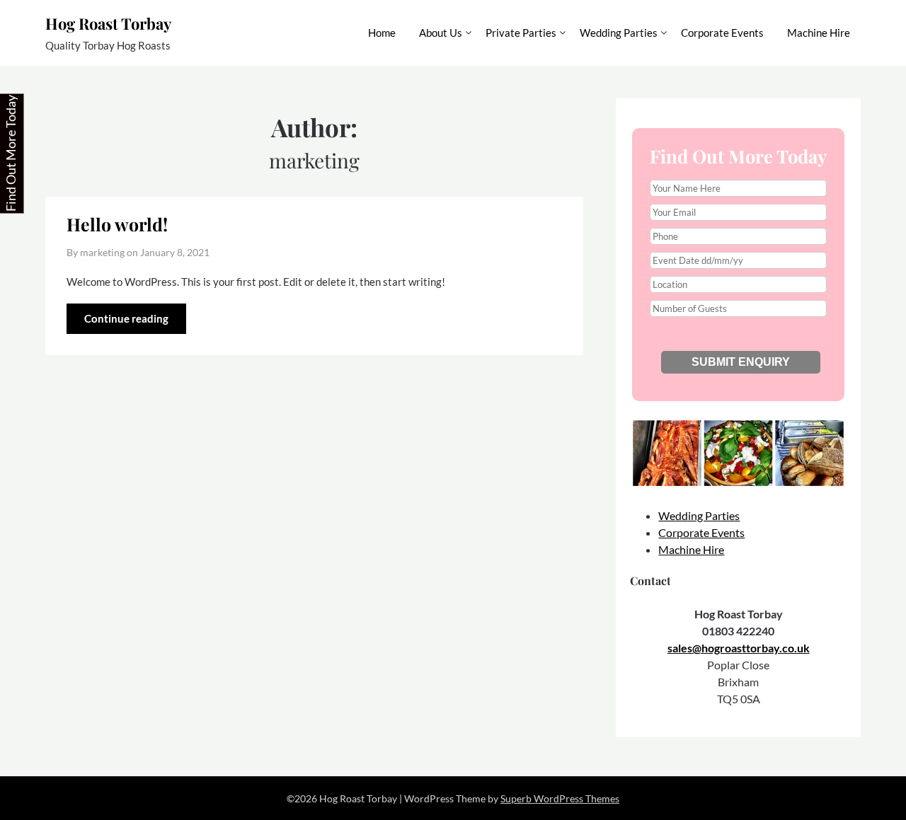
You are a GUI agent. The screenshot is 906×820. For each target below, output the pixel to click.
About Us (440, 32)
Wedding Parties (619, 32)
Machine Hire (818, 32)
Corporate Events (722, 32)
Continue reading (126, 318)
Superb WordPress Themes (559, 798)
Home (382, 32)
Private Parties (521, 32)
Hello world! (117, 224)
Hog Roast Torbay (108, 23)
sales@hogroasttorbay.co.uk (738, 647)
